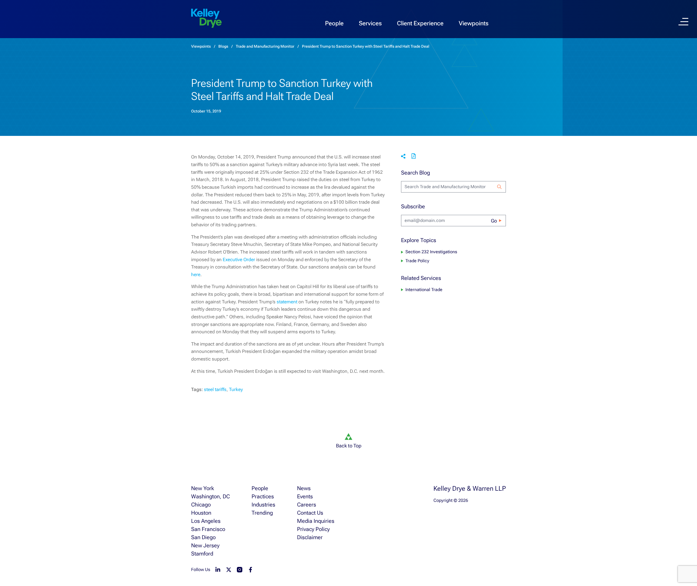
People (334, 23)
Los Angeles (206, 521)
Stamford (202, 553)
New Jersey (205, 545)
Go (494, 221)
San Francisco (208, 529)
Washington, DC (210, 496)
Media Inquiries (315, 521)
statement (287, 301)
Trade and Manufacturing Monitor (265, 46)
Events (305, 496)
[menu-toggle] (683, 22)
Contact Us (310, 512)
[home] (206, 18)
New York (202, 488)
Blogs (223, 46)
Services (370, 23)
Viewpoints (473, 23)
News (304, 488)
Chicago (201, 504)
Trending (262, 512)
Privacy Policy (313, 529)
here (195, 274)
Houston (201, 512)
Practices (263, 496)
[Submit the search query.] (499, 186)
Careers (306, 504)
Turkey (236, 389)
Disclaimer (310, 537)
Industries (263, 504)
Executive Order (239, 259)
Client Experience (420, 23)
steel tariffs (215, 389)
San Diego (203, 537)
